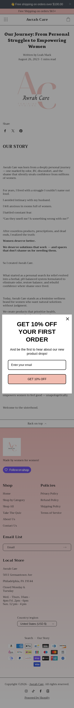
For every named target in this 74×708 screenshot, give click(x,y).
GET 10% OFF (37, 379)
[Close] (67, 319)
